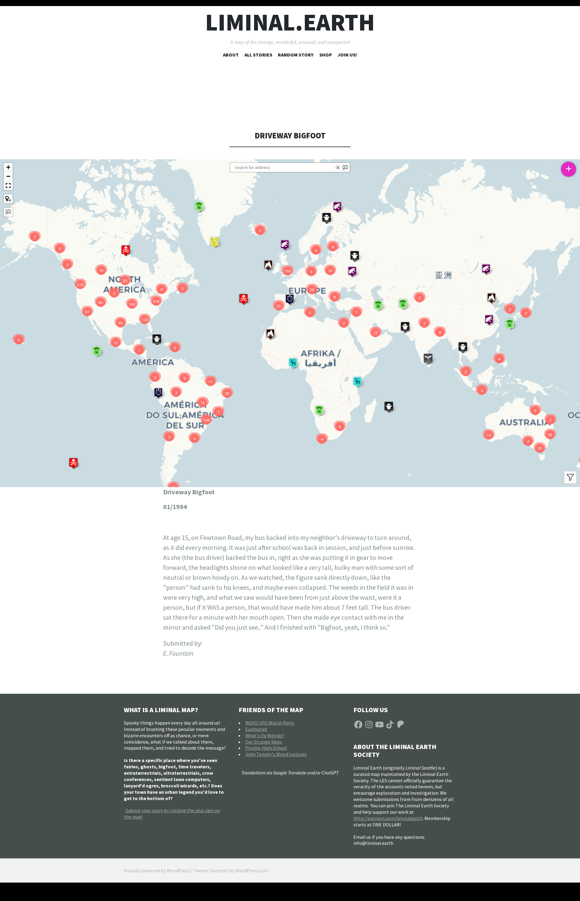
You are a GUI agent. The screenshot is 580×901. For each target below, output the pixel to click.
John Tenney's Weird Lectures (276, 754)
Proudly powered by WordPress (156, 870)
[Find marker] (8, 198)
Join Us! (347, 55)
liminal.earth (290, 22)
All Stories (258, 55)
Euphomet (256, 729)
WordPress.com (252, 870)
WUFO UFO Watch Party (269, 723)
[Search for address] (8, 212)
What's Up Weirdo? (264, 735)
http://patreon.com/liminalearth (388, 818)
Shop (325, 55)
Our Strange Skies (263, 742)
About (231, 55)
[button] (463, 347)
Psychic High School (266, 748)
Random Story (296, 55)
